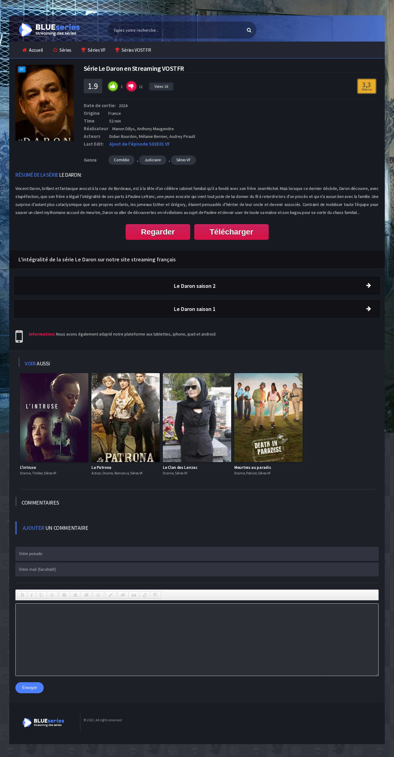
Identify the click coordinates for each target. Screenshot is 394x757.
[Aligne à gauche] (64, 595)
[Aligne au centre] (75, 595)
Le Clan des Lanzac (180, 467)
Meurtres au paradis (252, 467)
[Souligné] (41, 595)
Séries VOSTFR (136, 50)
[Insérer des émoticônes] (98, 595)
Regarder (158, 232)
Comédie (121, 160)
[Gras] (22, 595)
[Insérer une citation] (133, 595)
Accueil (36, 50)
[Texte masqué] (123, 595)
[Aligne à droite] (86, 595)
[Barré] (52, 595)
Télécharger (231, 232)
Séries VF (96, 50)
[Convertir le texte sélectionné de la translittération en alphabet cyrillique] (144, 595)
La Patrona (101, 467)
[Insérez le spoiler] (155, 595)
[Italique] (31, 595)
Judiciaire (153, 160)
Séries (65, 50)
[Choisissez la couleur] (110, 595)
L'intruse (28, 467)
